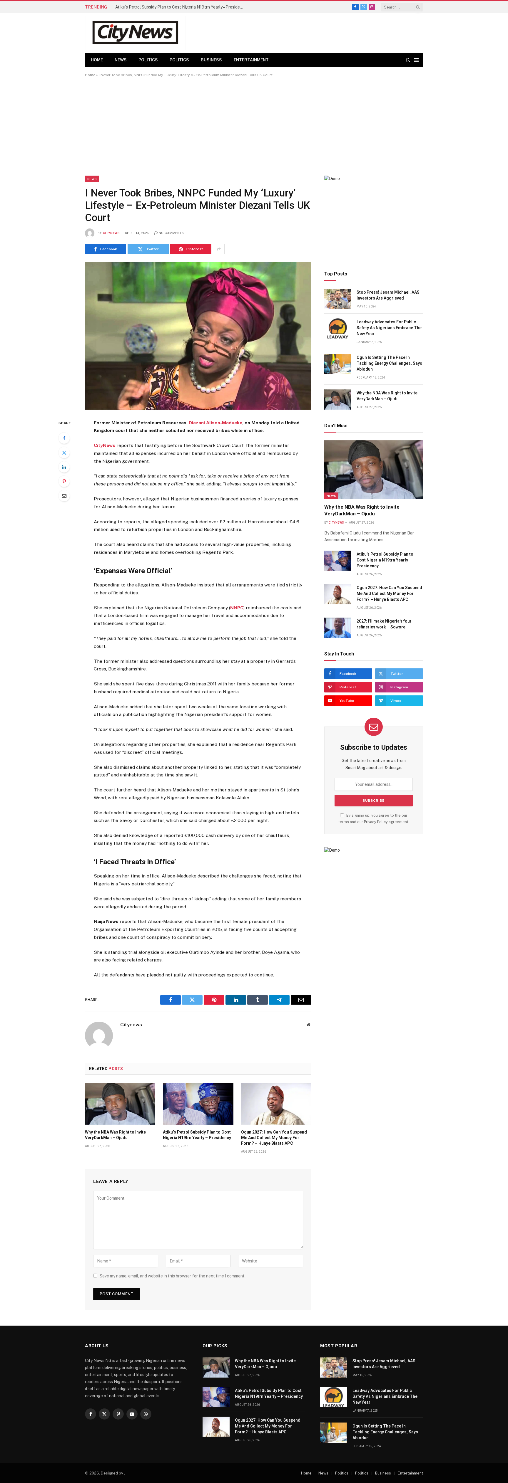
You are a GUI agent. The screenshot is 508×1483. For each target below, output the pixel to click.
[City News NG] (135, 33)
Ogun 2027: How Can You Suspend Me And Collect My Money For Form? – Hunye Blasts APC (274, 1138)
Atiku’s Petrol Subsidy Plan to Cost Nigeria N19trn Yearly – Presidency (181, 7)
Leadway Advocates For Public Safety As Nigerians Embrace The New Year (389, 328)
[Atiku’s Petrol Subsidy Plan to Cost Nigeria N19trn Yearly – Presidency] (198, 1104)
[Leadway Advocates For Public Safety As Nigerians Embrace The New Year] (337, 328)
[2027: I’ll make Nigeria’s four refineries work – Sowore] (337, 628)
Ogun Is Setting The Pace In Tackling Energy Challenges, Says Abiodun (389, 363)
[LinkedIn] (64, 467)
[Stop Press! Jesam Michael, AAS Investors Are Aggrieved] (337, 299)
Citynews (111, 233)
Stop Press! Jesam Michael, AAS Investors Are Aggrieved (388, 295)
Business (211, 60)
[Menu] (416, 60)
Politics (148, 60)
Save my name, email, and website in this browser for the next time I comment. (172, 1276)
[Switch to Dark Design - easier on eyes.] (408, 60)
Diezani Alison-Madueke (215, 423)
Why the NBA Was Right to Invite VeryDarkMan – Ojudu (115, 1135)
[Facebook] (64, 438)
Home (97, 60)
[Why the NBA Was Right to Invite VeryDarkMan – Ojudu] (120, 1104)
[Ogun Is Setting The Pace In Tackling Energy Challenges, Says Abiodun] (337, 364)
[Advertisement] (254, 126)
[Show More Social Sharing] (219, 249)
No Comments (171, 233)
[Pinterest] (64, 481)
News (121, 60)
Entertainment (251, 60)
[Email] (64, 495)
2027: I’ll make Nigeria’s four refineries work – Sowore (384, 624)
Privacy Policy (376, 822)
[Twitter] (64, 452)
